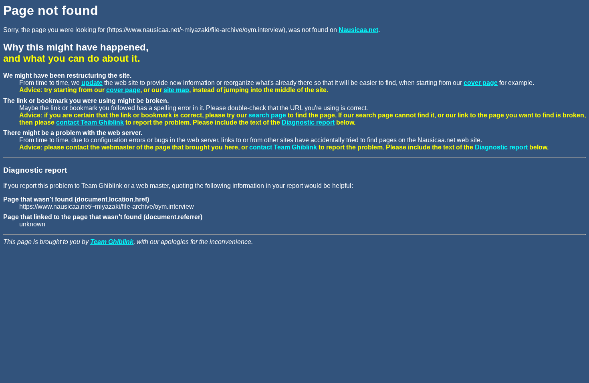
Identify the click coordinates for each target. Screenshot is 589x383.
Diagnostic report (308, 122)
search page (267, 115)
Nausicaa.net (358, 29)
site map (176, 90)
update (92, 82)
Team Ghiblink (111, 241)
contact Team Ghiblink (90, 122)
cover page (481, 82)
